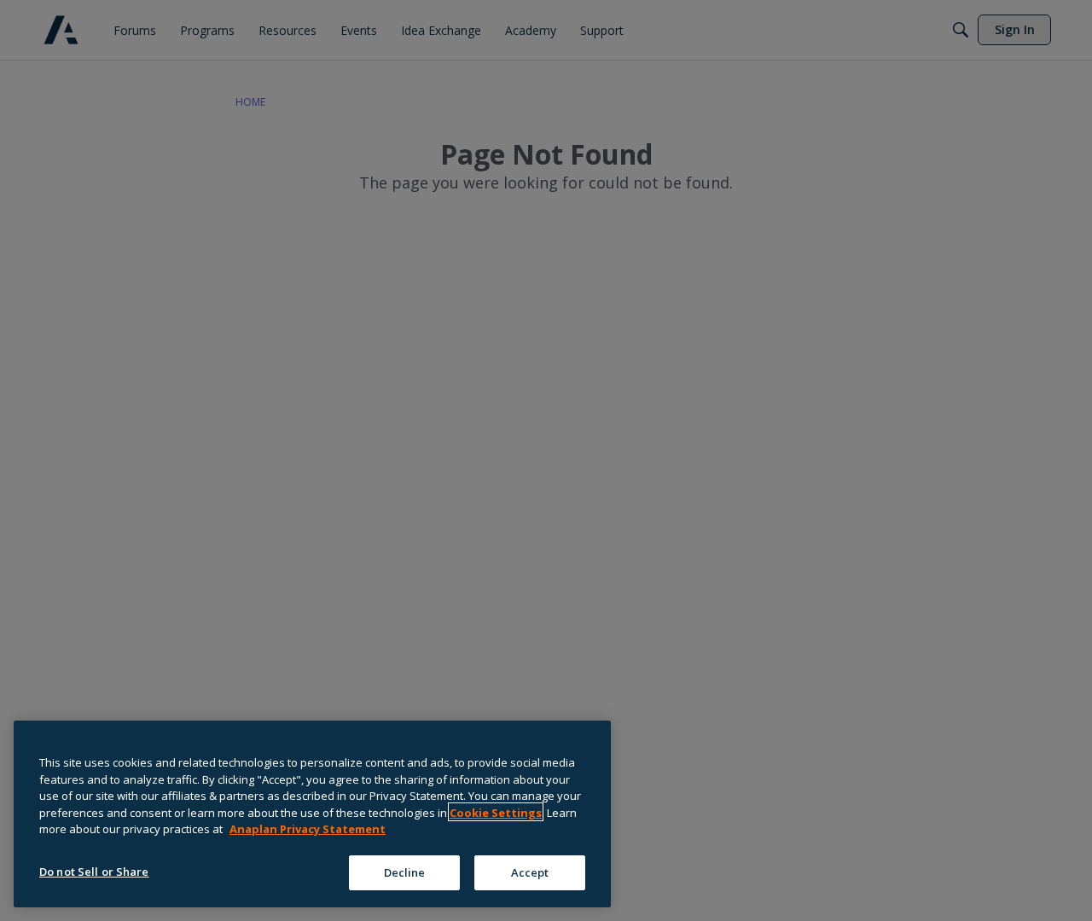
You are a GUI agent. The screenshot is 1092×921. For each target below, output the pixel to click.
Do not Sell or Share (94, 870)
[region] (312, 814)
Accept (530, 871)
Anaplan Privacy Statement (307, 829)
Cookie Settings (496, 812)
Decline (405, 871)
